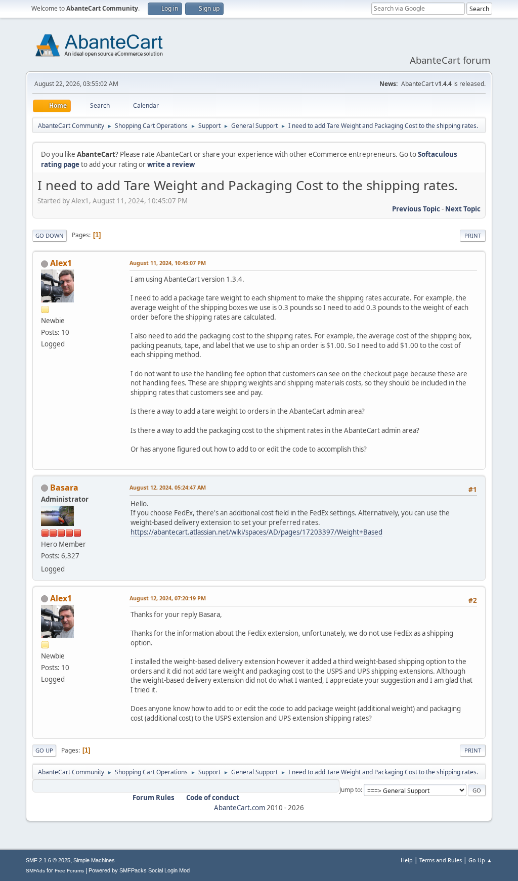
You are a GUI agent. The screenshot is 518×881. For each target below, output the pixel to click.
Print (472, 235)
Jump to (350, 789)
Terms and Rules (440, 860)
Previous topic (416, 208)
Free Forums (69, 870)
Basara (64, 487)
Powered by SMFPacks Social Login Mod (139, 870)
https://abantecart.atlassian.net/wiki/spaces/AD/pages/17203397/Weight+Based (256, 532)
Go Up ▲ (480, 860)
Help (407, 860)
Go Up (44, 750)
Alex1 (61, 263)
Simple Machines (94, 860)
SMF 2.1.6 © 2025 (48, 860)
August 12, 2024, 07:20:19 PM (168, 598)
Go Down (49, 235)
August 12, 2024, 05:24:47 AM (168, 487)
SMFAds (35, 870)
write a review (171, 164)
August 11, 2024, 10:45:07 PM (168, 263)
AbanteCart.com (239, 807)
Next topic (463, 208)
